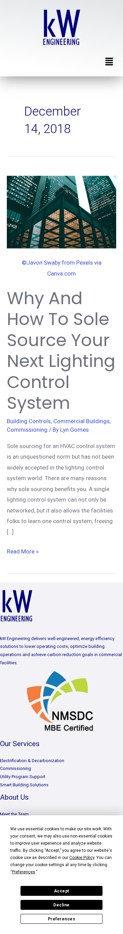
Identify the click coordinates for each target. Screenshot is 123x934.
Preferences (62, 919)
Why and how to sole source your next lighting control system (61, 350)
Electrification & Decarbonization (32, 760)
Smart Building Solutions (24, 784)
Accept (61, 891)
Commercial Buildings (81, 421)
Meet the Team (14, 814)
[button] (109, 62)
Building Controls (29, 421)
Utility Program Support (22, 776)
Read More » (23, 550)
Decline (61, 905)
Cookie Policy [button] (81, 857)
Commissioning (27, 429)
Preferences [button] (23, 872)
